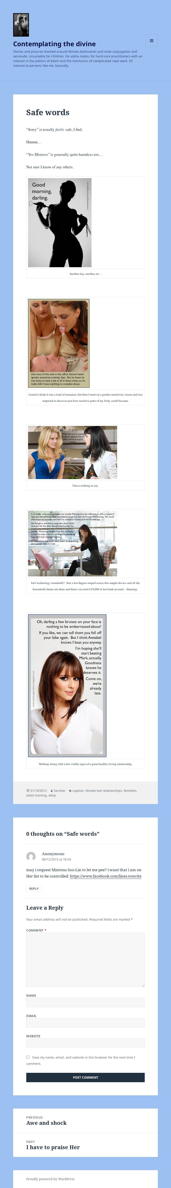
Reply (34, 888)
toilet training (36, 795)
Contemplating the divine (54, 43)
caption (78, 790)
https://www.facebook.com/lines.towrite (105, 876)
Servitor (59, 790)
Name (31, 995)
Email (31, 1016)
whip (52, 795)
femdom (130, 790)
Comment (36, 930)
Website (33, 1036)
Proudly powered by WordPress (50, 1179)
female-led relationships (104, 790)
